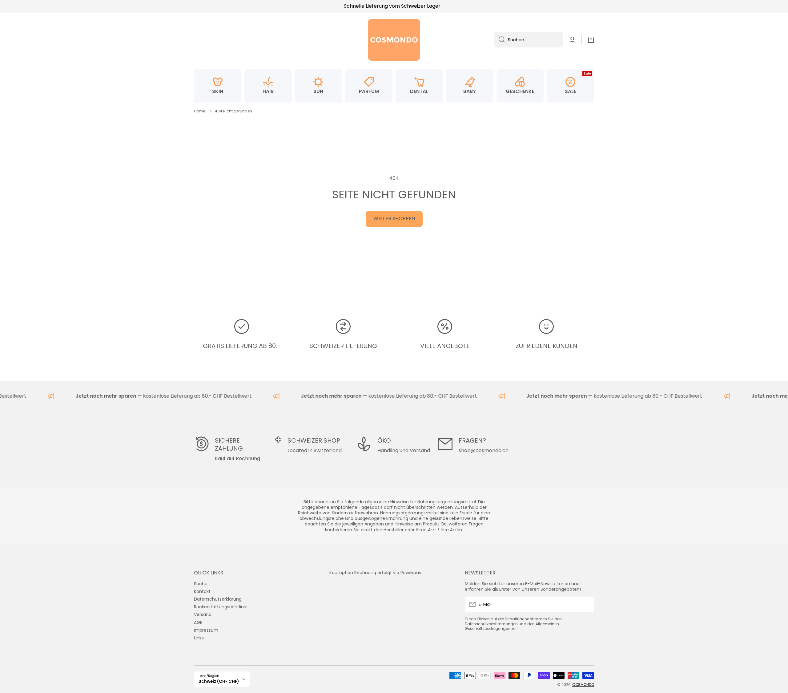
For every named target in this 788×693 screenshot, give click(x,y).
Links (199, 638)
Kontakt (202, 591)
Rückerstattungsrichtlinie (220, 607)
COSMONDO (583, 684)
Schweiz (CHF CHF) (219, 681)
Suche (200, 583)
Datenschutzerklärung (218, 599)
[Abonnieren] (586, 604)
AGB (198, 622)
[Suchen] (499, 39)
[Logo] (394, 40)
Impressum (206, 630)
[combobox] (528, 39)
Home (199, 111)
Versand (202, 614)
